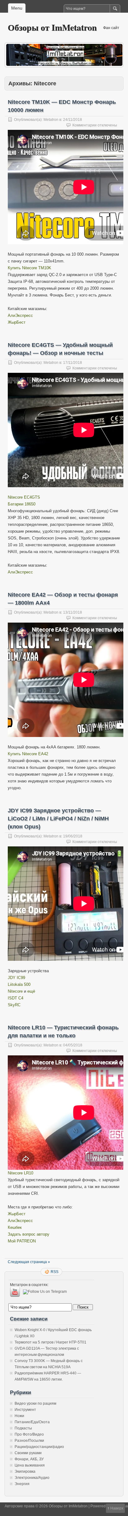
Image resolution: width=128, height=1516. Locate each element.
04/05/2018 (72, 1045)
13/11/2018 (72, 612)
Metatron (50, 119)
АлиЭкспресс (20, 315)
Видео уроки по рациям (35, 1403)
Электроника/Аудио (32, 1478)
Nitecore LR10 (20, 1173)
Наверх (116, 1508)
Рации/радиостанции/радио (39, 1447)
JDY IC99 (16, 977)
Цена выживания (30, 1465)
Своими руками (28, 1453)
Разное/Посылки (29, 1440)
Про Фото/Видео (29, 1434)
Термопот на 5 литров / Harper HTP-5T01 (50, 1342)
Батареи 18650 (21, 504)
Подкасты (23, 1428)
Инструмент (25, 1409)
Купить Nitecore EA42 (28, 754)
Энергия (22, 1484)
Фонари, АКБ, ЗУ (29, 1459)
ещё (31, 991)
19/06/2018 (72, 836)
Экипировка (25, 1471)
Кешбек (15, 1227)
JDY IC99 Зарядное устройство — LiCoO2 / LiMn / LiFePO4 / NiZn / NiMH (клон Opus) (58, 818)
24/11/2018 (72, 119)
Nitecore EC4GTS (24, 497)
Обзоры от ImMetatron (52, 27)
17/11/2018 (72, 362)
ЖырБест (16, 322)
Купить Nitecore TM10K (29, 268)
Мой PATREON (22, 1241)
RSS (54, 1272)
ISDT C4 (15, 998)
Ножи (19, 1416)
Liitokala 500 (19, 984)
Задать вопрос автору (28, 1234)
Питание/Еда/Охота (32, 1422)
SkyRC (14, 1005)
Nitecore (15, 991)
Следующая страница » (29, 1262)
